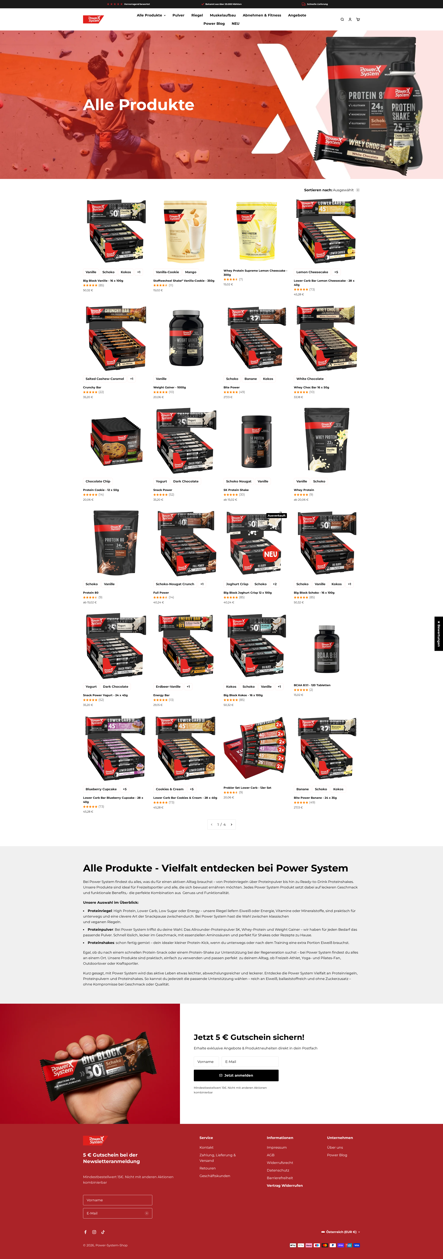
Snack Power (162, 490)
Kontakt (207, 1147)
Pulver (178, 15)
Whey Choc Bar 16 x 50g (311, 387)
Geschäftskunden (215, 1176)
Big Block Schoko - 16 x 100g (314, 592)
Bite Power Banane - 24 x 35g (315, 797)
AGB (270, 1155)
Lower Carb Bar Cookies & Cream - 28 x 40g (185, 797)
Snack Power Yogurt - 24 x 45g (105, 695)
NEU (235, 23)
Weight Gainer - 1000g (169, 387)
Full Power (161, 592)
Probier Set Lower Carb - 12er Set (247, 787)
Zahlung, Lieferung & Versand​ (218, 1158)
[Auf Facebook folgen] (85, 1232)
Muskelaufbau (223, 15)
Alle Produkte (149, 15)
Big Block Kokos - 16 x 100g (243, 695)
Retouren (208, 1168)
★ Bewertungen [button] (439, 634)
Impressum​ (277, 1147)
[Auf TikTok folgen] (103, 1232)
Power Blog (214, 23)
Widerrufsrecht (280, 1163)
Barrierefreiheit (280, 1178)
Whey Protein (304, 490)
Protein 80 (90, 592)
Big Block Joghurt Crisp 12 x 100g (248, 592)
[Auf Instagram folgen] (94, 1232)
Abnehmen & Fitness (262, 15)
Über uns (335, 1147)
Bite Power (232, 387)
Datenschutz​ (278, 1170)
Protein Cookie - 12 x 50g (101, 490)
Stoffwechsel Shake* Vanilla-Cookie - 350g (183, 280)
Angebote (297, 15)
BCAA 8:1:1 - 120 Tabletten (312, 685)
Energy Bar (161, 695)
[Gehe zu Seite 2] (231, 824)
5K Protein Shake (236, 490)
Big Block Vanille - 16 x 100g (103, 280)
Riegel (197, 15)
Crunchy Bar (92, 387)
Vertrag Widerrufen (285, 1185)
